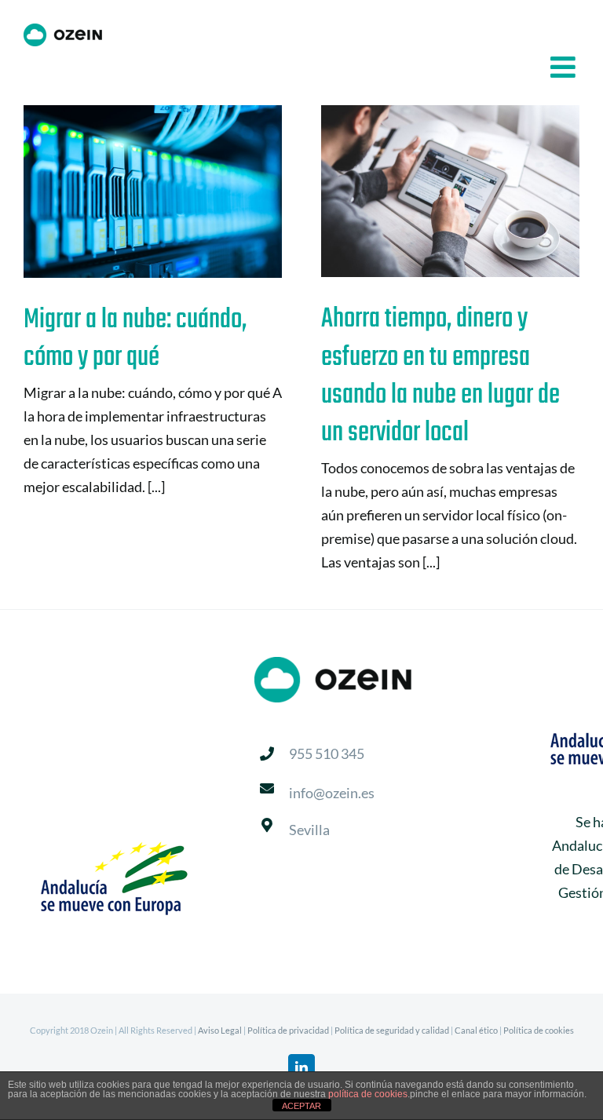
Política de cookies (538, 1030)
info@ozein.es (332, 792)
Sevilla (309, 829)
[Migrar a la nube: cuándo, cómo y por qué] (153, 191)
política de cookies (367, 1094)
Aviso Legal (220, 1030)
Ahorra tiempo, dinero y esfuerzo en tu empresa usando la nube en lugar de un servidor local (426, 191)
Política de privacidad (288, 1030)
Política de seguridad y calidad (391, 1030)
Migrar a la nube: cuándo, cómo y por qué (128, 192)
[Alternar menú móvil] (564, 67)
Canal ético (476, 1030)
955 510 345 (326, 753)
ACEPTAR (301, 1106)
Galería (178, 192)
